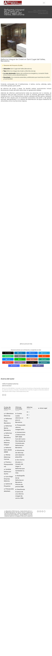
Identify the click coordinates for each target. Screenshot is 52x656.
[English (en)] (28, 418)
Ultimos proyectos (42, 10)
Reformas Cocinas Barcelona (8, 435)
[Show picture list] (26, 344)
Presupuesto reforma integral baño (20, 427)
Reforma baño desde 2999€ (8, 450)
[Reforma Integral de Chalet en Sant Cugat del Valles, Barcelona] (13, 41)
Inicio (34, 10)
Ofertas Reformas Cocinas (7, 457)
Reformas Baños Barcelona (8, 428)
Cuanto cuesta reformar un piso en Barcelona (19, 418)
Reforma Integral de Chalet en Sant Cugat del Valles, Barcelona (23, 60)
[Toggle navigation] (44, 3)
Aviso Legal (43, 408)
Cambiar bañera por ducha (7, 472)
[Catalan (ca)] (28, 415)
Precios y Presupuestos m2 (8, 464)
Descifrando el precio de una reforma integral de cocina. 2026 (20, 494)
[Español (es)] (28, 412)
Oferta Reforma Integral (7, 443)
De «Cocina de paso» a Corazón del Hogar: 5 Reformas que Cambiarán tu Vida (20, 466)
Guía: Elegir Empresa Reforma (8, 479)
